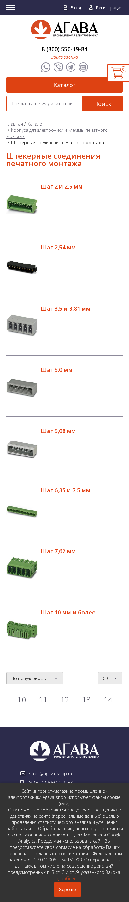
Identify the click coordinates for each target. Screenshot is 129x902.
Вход (75, 8)
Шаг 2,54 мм (58, 247)
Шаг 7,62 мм (58, 551)
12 (64, 699)
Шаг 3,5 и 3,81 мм (65, 308)
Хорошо (67, 889)
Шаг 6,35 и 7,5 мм (65, 490)
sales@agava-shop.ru (50, 773)
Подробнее (64, 878)
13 (86, 699)
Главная (14, 124)
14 (108, 699)
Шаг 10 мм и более (68, 612)
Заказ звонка (64, 57)
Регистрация (109, 8)
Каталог (64, 85)
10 (21, 699)
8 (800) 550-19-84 (64, 49)
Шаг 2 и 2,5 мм (62, 186)
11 (43, 699)
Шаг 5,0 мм (57, 369)
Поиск (102, 103)
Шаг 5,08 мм (58, 431)
